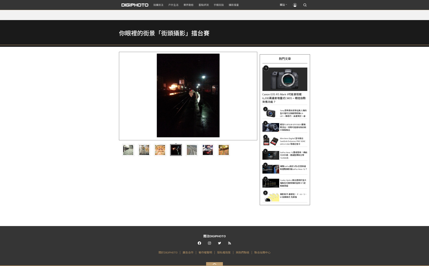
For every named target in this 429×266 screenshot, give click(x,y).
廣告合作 (188, 252)
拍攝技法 (158, 5)
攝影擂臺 (234, 5)
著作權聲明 (205, 252)
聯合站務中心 (262, 252)
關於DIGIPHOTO (168, 252)
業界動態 (188, 5)
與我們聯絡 (242, 252)
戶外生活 (173, 5)
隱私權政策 (224, 252)
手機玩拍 (219, 5)
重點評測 (204, 5)
